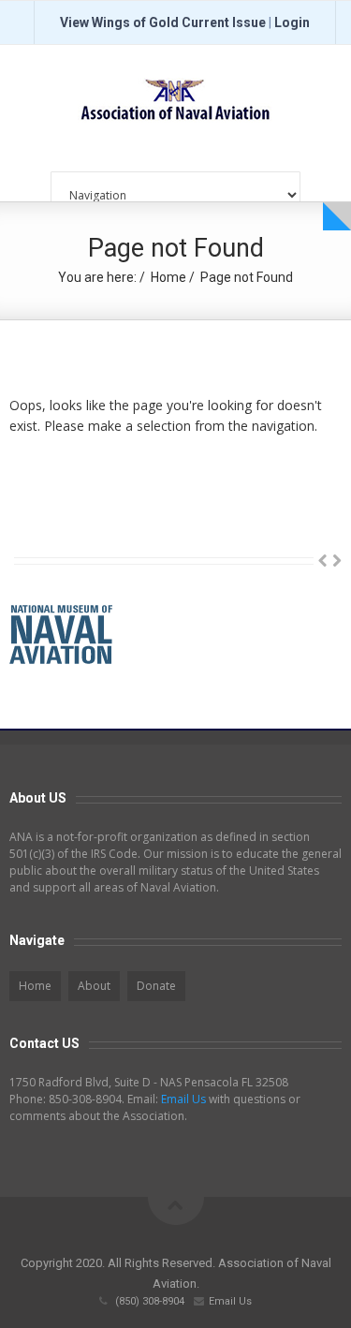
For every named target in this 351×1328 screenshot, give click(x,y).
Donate (156, 986)
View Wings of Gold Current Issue (163, 22)
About (94, 986)
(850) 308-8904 (149, 1301)
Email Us (183, 1099)
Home (168, 277)
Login (292, 22)
